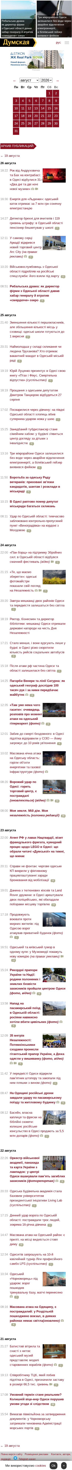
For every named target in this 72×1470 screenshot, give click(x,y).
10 (16, 108)
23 (56, 116)
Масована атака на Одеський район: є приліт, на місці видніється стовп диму (37, 1239)
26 (29, 123)
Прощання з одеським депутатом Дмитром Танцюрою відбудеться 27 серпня (35, 395)
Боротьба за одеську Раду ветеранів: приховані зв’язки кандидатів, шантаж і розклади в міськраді (35, 484)
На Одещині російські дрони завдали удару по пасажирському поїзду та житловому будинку (35, 1097)
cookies (40, 1465)
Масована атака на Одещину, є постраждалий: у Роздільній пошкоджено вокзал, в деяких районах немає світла (35, 1313)
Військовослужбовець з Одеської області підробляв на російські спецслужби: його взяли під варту (34, 271)
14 (42, 108)
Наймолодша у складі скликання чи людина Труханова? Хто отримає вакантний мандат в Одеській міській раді (37, 353)
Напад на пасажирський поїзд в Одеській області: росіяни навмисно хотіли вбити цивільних (34, 1013)
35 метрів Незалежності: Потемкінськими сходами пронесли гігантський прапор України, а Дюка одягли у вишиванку (37, 1047)
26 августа (8, 163)
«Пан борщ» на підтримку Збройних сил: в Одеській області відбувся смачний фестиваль (36, 557)
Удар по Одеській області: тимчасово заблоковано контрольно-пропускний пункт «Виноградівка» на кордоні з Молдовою (37, 523)
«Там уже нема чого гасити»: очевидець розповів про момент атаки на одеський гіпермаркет (26, 714)
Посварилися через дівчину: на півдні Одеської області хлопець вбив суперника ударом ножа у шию (37, 414)
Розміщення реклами (36, 1454)
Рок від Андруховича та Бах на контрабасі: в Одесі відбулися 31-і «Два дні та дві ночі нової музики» (26, 180)
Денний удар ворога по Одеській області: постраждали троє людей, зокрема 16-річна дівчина (35, 1220)
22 (49, 116)
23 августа (8, 830)
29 (49, 123)
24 (16, 123)
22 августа (8, 1150)
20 (36, 116)
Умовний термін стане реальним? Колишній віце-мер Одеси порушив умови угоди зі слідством (37, 1399)
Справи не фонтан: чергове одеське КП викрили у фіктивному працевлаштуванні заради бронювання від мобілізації (36, 873)
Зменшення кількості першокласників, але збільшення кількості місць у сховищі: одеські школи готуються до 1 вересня (37, 329)
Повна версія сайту (12, 1454)
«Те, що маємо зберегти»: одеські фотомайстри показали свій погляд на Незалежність (25, 581)
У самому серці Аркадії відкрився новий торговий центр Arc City (26, 247)
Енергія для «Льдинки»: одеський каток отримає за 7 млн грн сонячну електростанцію (35, 203)
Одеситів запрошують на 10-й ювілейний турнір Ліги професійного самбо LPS (36, 1259)
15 (49, 108)
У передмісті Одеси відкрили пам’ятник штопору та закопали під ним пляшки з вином (35, 1078)
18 (22, 116)
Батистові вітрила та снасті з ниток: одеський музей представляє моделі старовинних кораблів (31, 1356)
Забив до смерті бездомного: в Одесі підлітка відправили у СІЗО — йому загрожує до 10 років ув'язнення (37, 738)
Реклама (36, 70)
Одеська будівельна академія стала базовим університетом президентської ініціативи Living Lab (36, 1198)
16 (56, 108)
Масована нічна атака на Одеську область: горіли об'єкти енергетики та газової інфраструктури (27, 763)
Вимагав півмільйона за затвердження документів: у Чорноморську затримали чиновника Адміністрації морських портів (37, 1421)
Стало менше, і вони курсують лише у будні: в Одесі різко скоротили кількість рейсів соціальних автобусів (38, 647)
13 (36, 108)
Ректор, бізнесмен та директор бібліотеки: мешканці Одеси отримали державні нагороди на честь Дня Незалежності (38, 626)
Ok (54, 1465)
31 (16, 131)
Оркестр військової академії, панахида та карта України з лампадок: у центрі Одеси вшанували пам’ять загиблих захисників (37, 1169)
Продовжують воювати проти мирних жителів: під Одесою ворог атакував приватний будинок (36, 924)
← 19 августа (10, 156)
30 (56, 123)
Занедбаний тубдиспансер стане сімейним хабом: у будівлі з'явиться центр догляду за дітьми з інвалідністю (36, 436)
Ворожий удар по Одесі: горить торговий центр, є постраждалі (28, 791)
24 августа (8, 545)
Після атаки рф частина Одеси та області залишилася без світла (34, 668)
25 (22, 123)
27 (36, 123)
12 (29, 108)
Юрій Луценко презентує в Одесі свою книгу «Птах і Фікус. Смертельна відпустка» (38, 375)
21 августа (8, 1339)
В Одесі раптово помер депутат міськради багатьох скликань (34, 504)
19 (29, 116)
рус (58, 42)
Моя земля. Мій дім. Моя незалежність (34, 813)
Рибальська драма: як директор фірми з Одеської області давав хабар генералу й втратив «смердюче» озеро (17, 28)
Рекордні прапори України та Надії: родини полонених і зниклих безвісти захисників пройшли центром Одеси (37, 981)
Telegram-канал (27, 1459)
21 (42, 116)
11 (22, 108)
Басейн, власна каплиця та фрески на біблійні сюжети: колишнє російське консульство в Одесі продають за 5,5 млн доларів (37, 1124)
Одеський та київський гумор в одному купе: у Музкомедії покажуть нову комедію (36, 951)
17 (16, 116)
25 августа (8, 315)
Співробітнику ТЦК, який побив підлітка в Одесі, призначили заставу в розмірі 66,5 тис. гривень (37, 1379)
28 (42, 123)
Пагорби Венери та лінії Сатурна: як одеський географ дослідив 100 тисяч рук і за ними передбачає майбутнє (37, 687)
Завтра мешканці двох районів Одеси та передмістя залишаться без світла (37, 603)
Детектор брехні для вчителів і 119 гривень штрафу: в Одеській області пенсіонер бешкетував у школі (36, 223)
